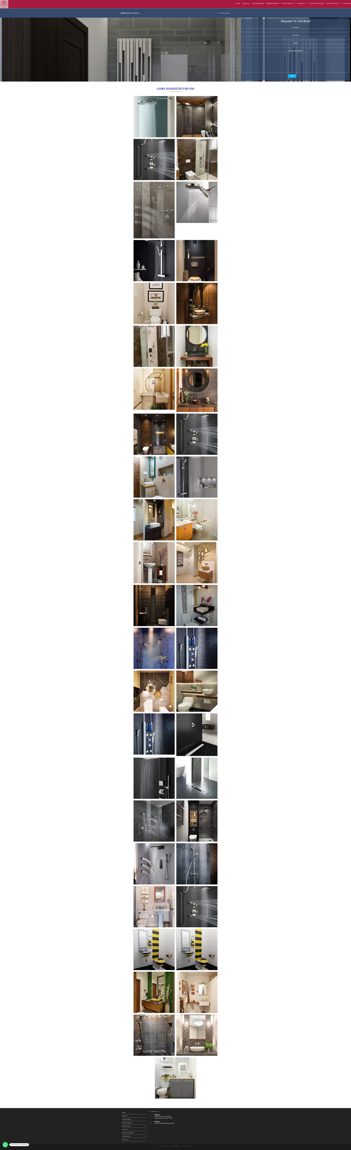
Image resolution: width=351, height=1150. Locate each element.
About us (124, 1116)
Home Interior (126, 1126)
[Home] (218, 13)
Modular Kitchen (127, 1122)
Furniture (125, 1129)
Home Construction (128, 1133)
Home (124, 1112)
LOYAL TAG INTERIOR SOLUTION (164, 1123)
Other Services (126, 1136)
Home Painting (126, 1119)
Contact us (125, 1139)
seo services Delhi (176, 1146)
